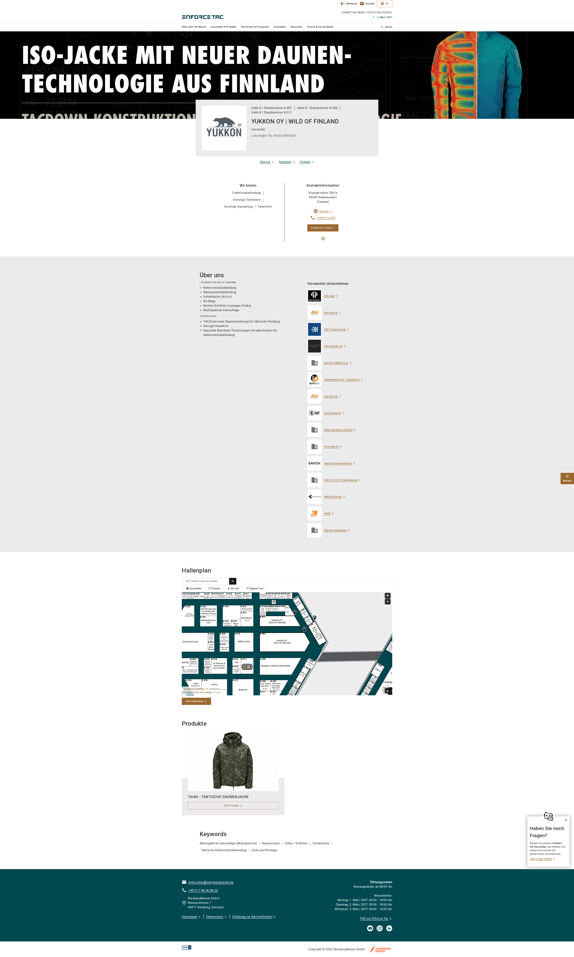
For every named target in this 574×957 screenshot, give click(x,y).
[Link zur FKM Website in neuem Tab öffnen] (189, 947)
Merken (567, 478)
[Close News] (548, 816)
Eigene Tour (257, 588)
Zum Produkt (231, 805)
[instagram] (322, 238)
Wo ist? (235, 588)
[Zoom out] (388, 602)
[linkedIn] (389, 928)
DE (384, 3)
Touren (216, 588)
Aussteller (196, 588)
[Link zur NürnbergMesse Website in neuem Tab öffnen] (380, 949)
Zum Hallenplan (194, 701)
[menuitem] (196, 27)
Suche (386, 27)
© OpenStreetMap (194, 688)
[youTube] (370, 928)
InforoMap (206, 692)
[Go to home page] (206, 11)
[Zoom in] (388, 596)
